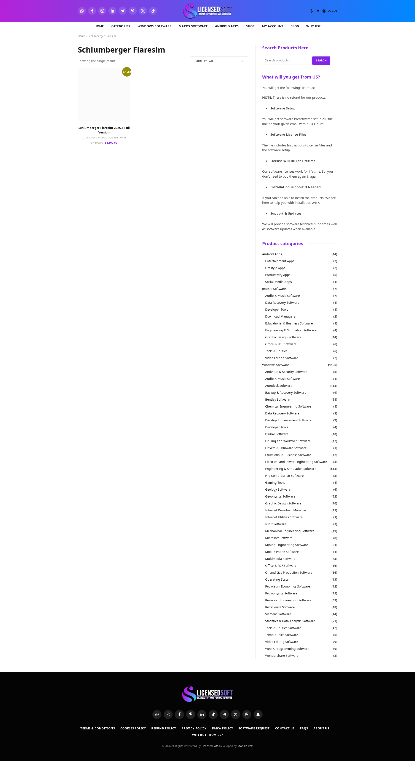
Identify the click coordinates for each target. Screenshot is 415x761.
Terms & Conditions (97, 728)
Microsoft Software (278, 538)
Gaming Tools (275, 482)
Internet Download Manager (285, 510)
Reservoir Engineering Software (288, 600)
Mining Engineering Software (286, 545)
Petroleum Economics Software (287, 586)
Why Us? (313, 26)
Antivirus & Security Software (286, 372)
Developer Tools (276, 309)
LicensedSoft (209, 746)
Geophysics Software (280, 496)
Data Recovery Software (282, 302)
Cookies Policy (133, 728)
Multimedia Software (280, 559)
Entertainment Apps (279, 261)
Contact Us (285, 728)
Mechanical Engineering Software (289, 531)
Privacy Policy (194, 728)
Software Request (254, 728)
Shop (250, 26)
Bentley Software (277, 399)
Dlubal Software (276, 434)
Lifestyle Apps (275, 268)
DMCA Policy (222, 728)
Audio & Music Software (282, 296)
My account (272, 26)
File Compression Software (284, 476)
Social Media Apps (278, 282)
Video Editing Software (281, 358)
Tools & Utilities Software (283, 628)
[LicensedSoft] (207, 11)
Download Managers (280, 316)
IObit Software (275, 524)
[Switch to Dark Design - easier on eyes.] (311, 11)
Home (99, 26)
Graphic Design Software (283, 337)
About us (321, 728)
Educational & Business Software (289, 323)
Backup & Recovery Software (285, 392)
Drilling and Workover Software (288, 441)
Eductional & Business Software (288, 455)
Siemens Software (278, 614)
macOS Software (193, 26)
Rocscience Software (280, 607)
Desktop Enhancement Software (288, 420)
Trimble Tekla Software (281, 635)
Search (321, 60)
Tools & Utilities (276, 351)
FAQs (304, 728)
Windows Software (154, 26)
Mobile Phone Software (282, 552)
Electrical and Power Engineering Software (296, 462)
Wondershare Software (281, 655)
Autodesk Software (278, 386)
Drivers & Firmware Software (286, 448)
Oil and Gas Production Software (104, 137)
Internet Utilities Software (284, 517)
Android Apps (227, 26)
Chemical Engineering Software (288, 406)
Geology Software (277, 489)
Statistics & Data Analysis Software (290, 621)
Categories (120, 26)
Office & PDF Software (281, 344)
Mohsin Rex (245, 746)
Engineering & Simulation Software (290, 330)
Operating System (278, 579)
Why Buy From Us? (207, 735)
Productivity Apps (277, 275)
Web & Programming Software (287, 649)
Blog (294, 26)
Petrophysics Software (281, 593)
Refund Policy (163, 728)
